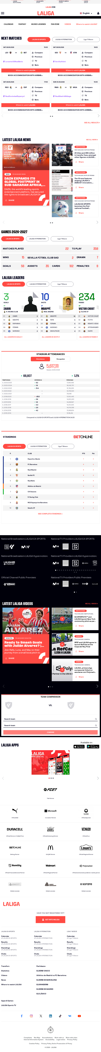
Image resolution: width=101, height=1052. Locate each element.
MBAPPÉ (16, 320)
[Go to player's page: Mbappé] (68, 301)
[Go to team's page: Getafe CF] (20, 508)
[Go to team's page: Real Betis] (20, 481)
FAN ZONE (55, 24)
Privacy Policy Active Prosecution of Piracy (56, 1043)
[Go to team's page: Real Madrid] (20, 470)
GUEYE (90, 331)
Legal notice (60, 1039)
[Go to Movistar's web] (56, 546)
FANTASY (22, 24)
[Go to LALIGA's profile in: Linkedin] (50, 1016)
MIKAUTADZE (54, 331)
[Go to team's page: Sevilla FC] (20, 475)
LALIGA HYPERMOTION (63, 39)
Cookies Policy (34, 1043)
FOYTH (90, 320)
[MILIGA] (97, 13)
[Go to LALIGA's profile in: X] (41, 1016)
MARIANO (16, 331)
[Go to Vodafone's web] (75, 584)
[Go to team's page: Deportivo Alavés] (20, 459)
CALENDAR (8, 24)
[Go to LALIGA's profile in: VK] (69, 1016)
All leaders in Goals (12, 337)
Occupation (61, 359)
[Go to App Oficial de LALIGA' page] (50, 762)
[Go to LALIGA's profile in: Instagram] (31, 1016)
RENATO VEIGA (93, 323)
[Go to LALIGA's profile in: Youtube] (79, 1016)
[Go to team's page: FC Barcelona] (20, 464)
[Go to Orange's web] (66, 546)
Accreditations (47, 1037)
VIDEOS (68, 24)
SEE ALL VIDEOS (91, 603)
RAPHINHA (16, 323)
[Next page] (98, 778)
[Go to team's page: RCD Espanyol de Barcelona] (20, 502)
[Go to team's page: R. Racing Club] (20, 497)
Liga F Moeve (88, 39)
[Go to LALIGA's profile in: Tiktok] (60, 1016)
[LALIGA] (46, 13)
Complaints (28, 1037)
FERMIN (15, 327)
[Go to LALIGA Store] (50, 7)
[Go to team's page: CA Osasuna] (20, 492)
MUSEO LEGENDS (38, 24)
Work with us (59, 1037)
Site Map (37, 1037)
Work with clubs (71, 1037)
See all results (91, 123)
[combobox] (50, 719)
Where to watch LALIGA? (86, 24)
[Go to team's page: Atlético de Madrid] (20, 486)
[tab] (38, 39)
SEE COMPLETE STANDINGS (49, 514)
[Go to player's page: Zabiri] (30, 301)
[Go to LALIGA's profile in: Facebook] (21, 1016)
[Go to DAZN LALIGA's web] (9, 547)
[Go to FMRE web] (50, 1030)
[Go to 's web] (83, 437)
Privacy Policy (72, 1039)
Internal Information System (33, 1039)
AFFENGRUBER (93, 327)
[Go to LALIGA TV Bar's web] (9, 584)
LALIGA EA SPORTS (39, 39)
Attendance (40, 359)
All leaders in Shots (50, 337)
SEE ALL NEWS (91, 139)
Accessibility (49, 1039)
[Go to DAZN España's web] (75, 546)
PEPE (52, 320)
